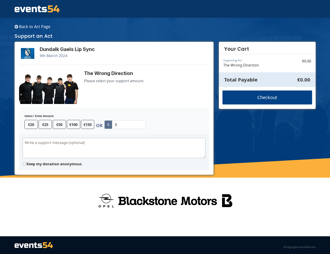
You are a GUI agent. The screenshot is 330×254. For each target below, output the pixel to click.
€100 (73, 124)
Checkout (267, 97)
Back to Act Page (34, 26)
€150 (88, 124)
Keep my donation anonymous (54, 163)
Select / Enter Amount (39, 116)
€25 (45, 124)
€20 (31, 124)
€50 (59, 124)
